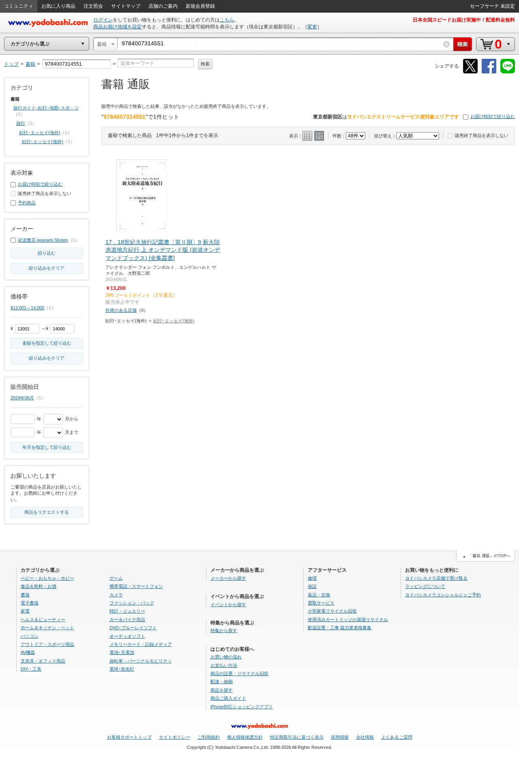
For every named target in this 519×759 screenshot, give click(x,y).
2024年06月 (22, 397)
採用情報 (340, 737)
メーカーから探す (228, 578)
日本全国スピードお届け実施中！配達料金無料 (464, 20)
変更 (312, 27)
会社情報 (365, 737)
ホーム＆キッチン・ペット (47, 627)
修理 (312, 578)
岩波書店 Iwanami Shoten (43, 240)
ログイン (103, 20)
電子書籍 (30, 602)
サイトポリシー (174, 737)
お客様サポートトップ (129, 737)
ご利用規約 (208, 737)
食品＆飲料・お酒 (38, 586)
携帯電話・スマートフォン (136, 586)
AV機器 (28, 652)
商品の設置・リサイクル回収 (239, 673)
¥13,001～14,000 (27, 307)
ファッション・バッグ (131, 602)
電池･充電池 (121, 652)
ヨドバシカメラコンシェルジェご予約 (443, 594)
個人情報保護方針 (245, 737)
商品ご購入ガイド (228, 698)
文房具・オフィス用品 (43, 660)
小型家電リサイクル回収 (332, 611)
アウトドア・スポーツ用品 (47, 644)
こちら (227, 20)
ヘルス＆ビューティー (43, 619)
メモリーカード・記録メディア (140, 644)
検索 (205, 63)
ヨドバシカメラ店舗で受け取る (436, 578)
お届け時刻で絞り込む (492, 116)
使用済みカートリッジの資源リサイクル (348, 619)
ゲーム (116, 578)
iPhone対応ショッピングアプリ (241, 706)
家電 (25, 611)
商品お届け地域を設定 (117, 27)
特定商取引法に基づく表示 (297, 737)
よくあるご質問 (396, 737)
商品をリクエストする (46, 512)
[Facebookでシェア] (489, 72)
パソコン (30, 636)
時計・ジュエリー (127, 611)
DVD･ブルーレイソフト (133, 627)
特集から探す (223, 630)
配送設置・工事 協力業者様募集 (339, 627)
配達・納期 (221, 681)
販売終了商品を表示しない (481, 135)
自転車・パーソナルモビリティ (140, 660)
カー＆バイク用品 (127, 619)
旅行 (20, 123)
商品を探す (221, 690)
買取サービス (321, 602)
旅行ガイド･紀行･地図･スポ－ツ (46, 107)
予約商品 (27, 202)
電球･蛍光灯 (121, 669)
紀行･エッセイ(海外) (174, 320)
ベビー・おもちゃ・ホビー (47, 578)
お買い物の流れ (226, 656)
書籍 (25, 594)
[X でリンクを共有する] (470, 72)
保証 (312, 586)
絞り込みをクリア (46, 268)
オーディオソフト (127, 636)
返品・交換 (319, 594)
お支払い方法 (223, 665)
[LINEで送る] (507, 72)
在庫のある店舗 (121, 310)
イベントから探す (228, 604)
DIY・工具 (31, 669)
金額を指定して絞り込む (46, 343)
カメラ (116, 594)
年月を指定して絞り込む (46, 447)
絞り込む (47, 253)
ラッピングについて (425, 586)
